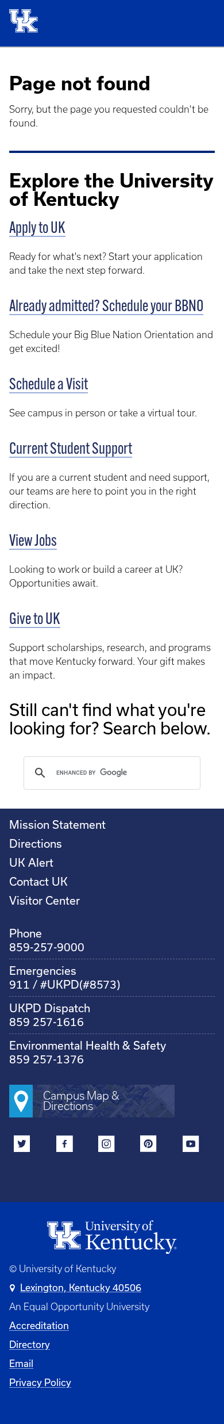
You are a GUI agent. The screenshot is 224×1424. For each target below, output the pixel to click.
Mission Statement (57, 824)
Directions (35, 843)
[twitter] (22, 1145)
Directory (29, 1344)
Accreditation (39, 1325)
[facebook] (64, 1145)
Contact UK (38, 881)
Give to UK (34, 620)
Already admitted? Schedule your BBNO (106, 307)
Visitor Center (44, 900)
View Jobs (33, 542)
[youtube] (190, 1145)
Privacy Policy (40, 1382)
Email (21, 1363)
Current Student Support (70, 450)
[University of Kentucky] (27, 23)
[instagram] (106, 1145)
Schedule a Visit (48, 385)
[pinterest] (148, 1145)
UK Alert (31, 862)
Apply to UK (37, 229)
